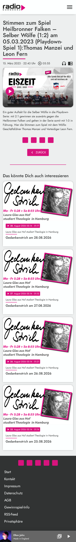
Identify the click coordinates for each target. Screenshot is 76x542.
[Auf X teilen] (34, 140)
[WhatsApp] (21, 463)
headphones (64, 63)
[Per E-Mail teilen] (51, 140)
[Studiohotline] (55, 463)
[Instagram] (38, 463)
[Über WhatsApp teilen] (42, 140)
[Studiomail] (46, 463)
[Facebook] (29, 463)
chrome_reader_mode (70, 63)
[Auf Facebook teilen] (25, 140)
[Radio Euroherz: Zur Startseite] (34, 7)
